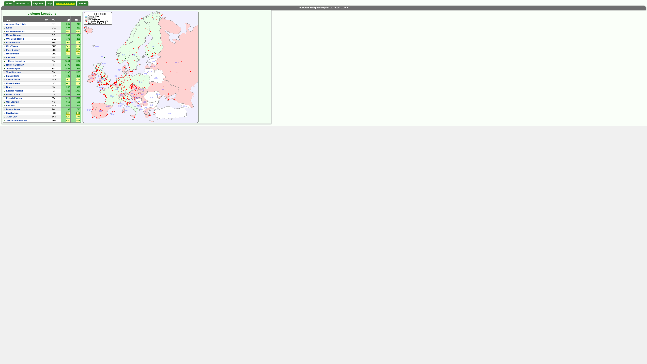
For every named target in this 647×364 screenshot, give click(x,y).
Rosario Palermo (14, 98)
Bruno (9, 87)
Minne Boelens (13, 83)
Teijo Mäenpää (13, 68)
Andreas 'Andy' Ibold (16, 24)
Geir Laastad (12, 102)
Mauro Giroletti (13, 94)
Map (50, 3)
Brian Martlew (13, 42)
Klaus (9, 28)
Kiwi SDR (10, 57)
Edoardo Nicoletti (14, 91)
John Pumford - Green (16, 120)
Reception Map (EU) (65, 3)
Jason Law (11, 117)
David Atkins (12, 113)
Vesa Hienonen (13, 72)
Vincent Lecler (13, 80)
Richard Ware (12, 54)
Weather (83, 3)
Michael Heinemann (15, 31)
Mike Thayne (12, 46)
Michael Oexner (13, 35)
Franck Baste (12, 76)
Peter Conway (13, 50)
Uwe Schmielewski (15, 39)
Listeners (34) (22, 3)
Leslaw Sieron (13, 109)
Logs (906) (38, 3)
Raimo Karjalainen (16, 61)
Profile (9, 3)
